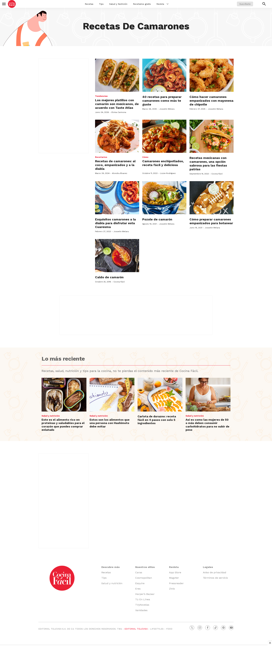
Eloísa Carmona (118, 112)
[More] (167, 4)
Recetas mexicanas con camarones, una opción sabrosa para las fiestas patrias (208, 163)
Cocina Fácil (217, 174)
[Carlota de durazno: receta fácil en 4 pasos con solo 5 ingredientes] (160, 395)
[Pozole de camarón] (164, 197)
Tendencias (101, 96)
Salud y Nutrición (118, 4)
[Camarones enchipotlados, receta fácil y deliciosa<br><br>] (164, 136)
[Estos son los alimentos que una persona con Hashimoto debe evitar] (112, 395)
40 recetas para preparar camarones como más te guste (161, 100)
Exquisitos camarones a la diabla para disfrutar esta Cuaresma (115, 223)
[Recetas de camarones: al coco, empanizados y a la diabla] (117, 136)
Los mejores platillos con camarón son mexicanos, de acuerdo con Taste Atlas (117, 104)
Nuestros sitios (145, 567)
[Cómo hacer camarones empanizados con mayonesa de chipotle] (212, 75)
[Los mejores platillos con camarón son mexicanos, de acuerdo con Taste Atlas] (117, 75)
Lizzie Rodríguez (168, 173)
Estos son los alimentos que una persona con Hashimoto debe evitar (110, 423)
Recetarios (101, 157)
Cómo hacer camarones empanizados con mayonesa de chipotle (211, 100)
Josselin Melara (166, 109)
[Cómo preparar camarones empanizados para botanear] (212, 197)
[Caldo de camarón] (117, 255)
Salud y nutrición (51, 416)
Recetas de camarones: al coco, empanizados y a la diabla (115, 165)
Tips (101, 4)
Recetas (89, 4)
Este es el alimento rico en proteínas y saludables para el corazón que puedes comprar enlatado (63, 425)
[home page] (12, 4)
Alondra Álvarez (119, 173)
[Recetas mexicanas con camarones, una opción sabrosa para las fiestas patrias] (212, 136)
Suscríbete (245, 4)
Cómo (145, 157)
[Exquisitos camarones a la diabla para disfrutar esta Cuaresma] (117, 197)
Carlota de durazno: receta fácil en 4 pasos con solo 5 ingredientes (157, 420)
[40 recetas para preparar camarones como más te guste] (164, 75)
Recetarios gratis (142, 4)
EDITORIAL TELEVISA (136, 629)
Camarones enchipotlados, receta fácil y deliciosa (163, 163)
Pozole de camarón (157, 219)
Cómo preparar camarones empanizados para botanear (211, 221)
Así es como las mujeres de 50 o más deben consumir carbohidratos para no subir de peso (207, 425)
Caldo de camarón (109, 277)
